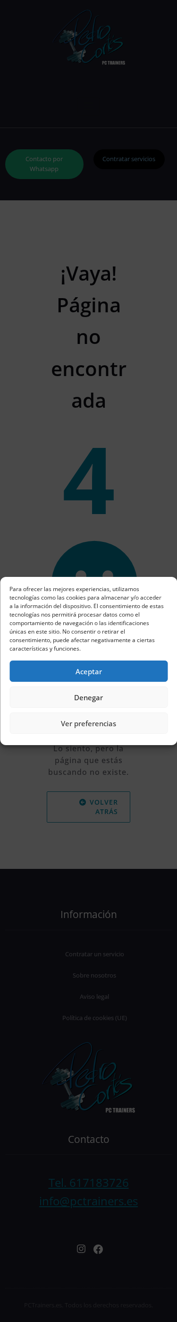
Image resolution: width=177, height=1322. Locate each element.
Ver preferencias (88, 723)
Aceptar (89, 671)
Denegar (88, 697)
